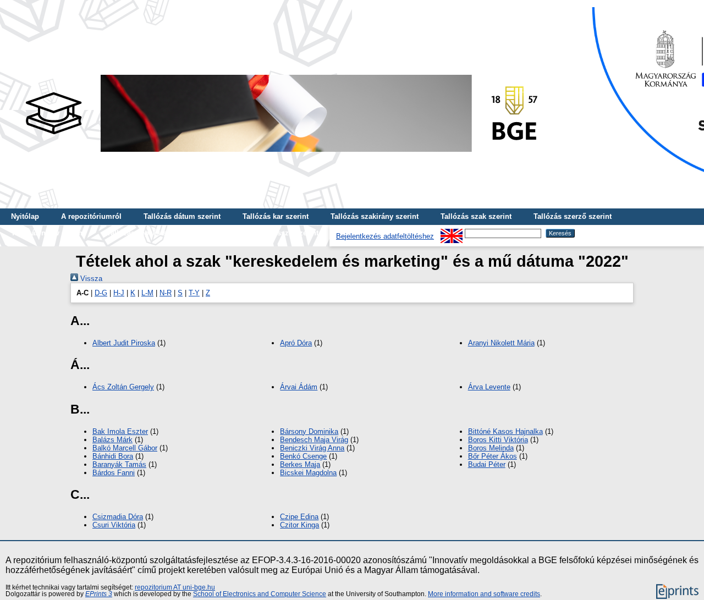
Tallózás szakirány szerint (375, 216)
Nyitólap (25, 216)
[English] (452, 233)
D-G (101, 293)
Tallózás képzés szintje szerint (159, 233)
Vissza (90, 278)
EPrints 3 (98, 594)
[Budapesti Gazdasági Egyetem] (281, 155)
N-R (166, 293)
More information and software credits (484, 594)
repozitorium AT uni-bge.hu (175, 587)
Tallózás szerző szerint (573, 216)
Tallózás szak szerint (476, 216)
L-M (147, 293)
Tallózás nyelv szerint (48, 233)
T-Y (194, 293)
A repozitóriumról (91, 216)
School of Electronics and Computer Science (259, 594)
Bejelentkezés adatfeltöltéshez (385, 236)
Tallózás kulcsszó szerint (275, 233)
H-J (118, 293)
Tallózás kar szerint (276, 216)
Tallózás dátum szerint (182, 216)
